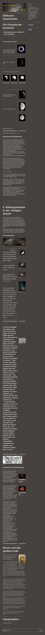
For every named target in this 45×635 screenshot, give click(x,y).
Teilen (31, 29)
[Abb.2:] (22, 265)
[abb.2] (12, 460)
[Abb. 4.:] (22, 286)
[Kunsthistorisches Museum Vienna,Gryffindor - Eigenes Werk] (22, 559)
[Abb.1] (22, 340)
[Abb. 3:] (22, 274)
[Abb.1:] (14, 242)
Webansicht (40, 630)
